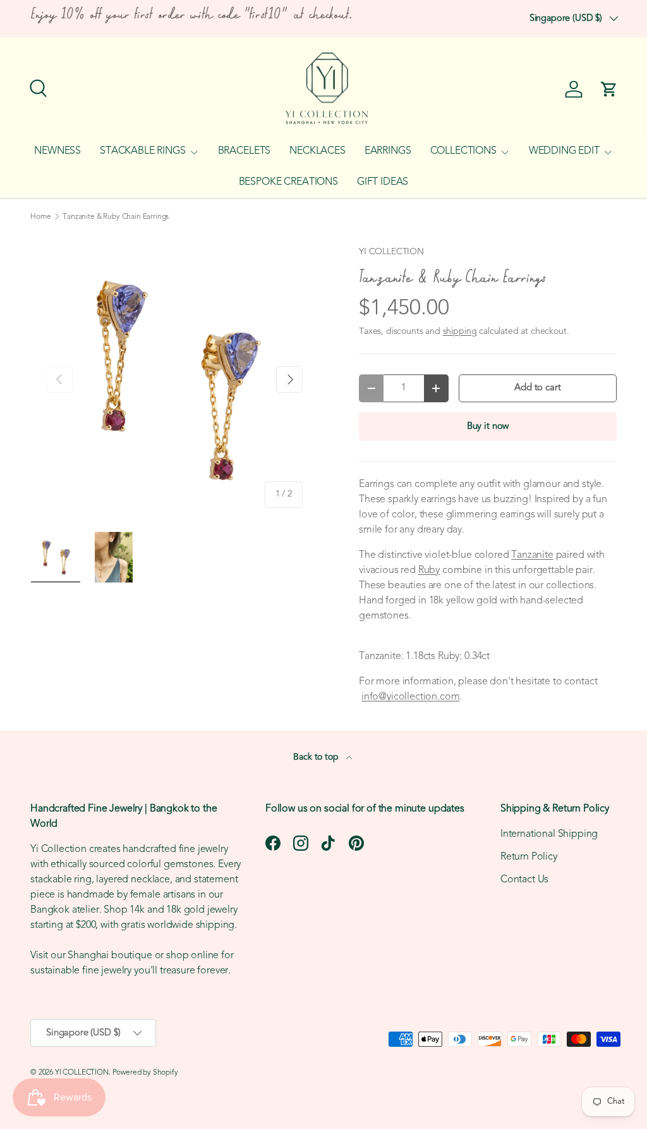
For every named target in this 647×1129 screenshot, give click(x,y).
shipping (460, 331)
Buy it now (488, 426)
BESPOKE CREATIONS (288, 182)
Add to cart (537, 388)
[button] (609, 89)
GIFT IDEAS (382, 182)
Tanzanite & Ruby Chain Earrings (116, 217)
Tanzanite (532, 555)
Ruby (429, 570)
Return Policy (528, 857)
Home (40, 217)
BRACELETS (244, 151)
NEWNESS (57, 151)
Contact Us (524, 880)
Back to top (317, 757)
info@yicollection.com (410, 697)
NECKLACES (317, 151)
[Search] (37, 87)
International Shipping (549, 834)
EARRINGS (388, 151)
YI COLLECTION (391, 252)
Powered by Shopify (145, 1073)
